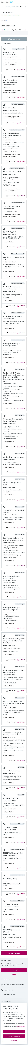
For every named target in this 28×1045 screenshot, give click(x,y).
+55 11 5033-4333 (8, 990)
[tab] (7, 30)
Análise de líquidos (7, 12)
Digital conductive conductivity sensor (10, 15)
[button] (14, 970)
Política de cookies (21, 1026)
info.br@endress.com (9, 994)
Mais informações (5, 979)
